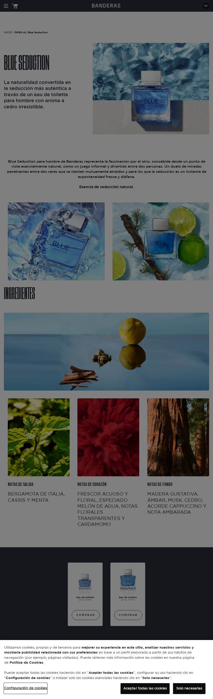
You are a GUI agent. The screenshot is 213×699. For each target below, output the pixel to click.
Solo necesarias (189, 688)
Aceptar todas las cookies (145, 688)
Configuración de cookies (25, 688)
